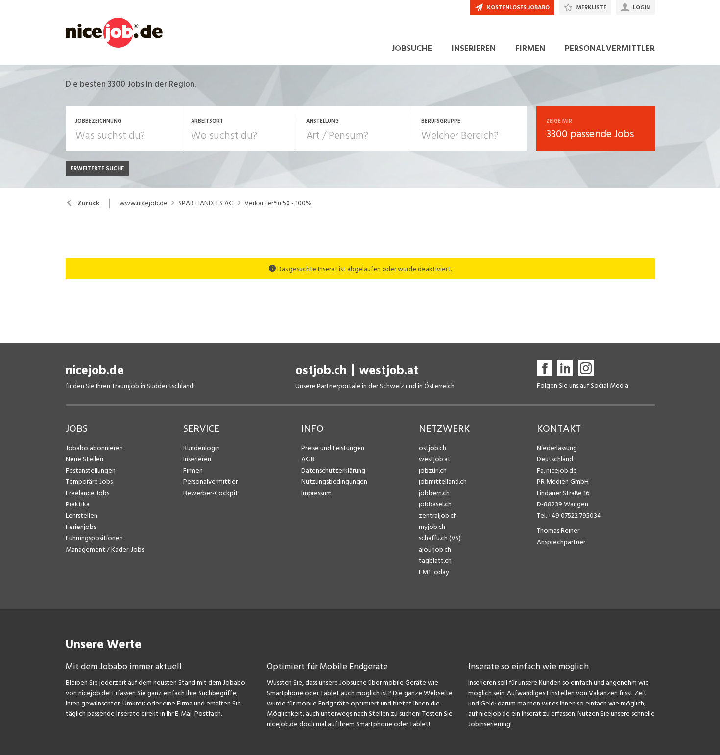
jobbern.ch (434, 493)
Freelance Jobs (87, 493)
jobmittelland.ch (443, 481)
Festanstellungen (91, 470)
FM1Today (434, 572)
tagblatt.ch (435, 560)
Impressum (316, 493)
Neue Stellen (84, 459)
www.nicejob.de (144, 203)
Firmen (193, 470)
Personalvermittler (210, 481)
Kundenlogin (201, 447)
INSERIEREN (474, 48)
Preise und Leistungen (332, 447)
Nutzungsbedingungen (334, 481)
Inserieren (197, 459)
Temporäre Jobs (89, 481)
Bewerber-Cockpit (210, 493)
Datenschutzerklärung (333, 470)
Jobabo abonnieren (94, 447)
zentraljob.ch (438, 515)
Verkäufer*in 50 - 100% (278, 203)
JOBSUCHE (411, 48)
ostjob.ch (321, 370)
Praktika (78, 504)
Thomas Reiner (558, 530)
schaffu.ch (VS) (440, 538)
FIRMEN (530, 48)
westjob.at (388, 370)
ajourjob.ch (435, 549)
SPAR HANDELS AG (206, 203)
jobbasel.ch (435, 504)
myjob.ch (432, 526)
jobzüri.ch (433, 470)
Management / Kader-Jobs (105, 549)
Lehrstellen (81, 515)
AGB (307, 459)
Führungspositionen (94, 538)
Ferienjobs (81, 526)
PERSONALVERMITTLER (610, 48)
